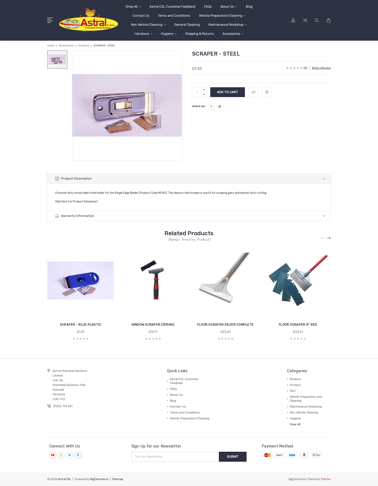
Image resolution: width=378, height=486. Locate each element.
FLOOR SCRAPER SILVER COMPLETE (225, 324)
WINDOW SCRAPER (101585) (153, 324)
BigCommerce (99, 479)
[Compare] (305, 22)
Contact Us (140, 15)
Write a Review (321, 68)
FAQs (208, 6)
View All (295, 424)
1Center (326, 479)
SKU (293, 391)
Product (295, 385)
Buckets (295, 379)
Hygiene (167, 34)
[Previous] (323, 238)
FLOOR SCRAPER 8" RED (298, 324)
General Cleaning (187, 25)
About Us (227, 6)
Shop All (132, 6)
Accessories (231, 34)
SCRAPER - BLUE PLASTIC (80, 324)
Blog (249, 6)
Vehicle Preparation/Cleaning (220, 15)
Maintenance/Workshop (226, 25)
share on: (198, 106)
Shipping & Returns (199, 34)
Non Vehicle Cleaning (146, 25)
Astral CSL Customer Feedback (172, 6)
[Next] (329, 238)
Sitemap (117, 479)
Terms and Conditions (174, 15)
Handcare (142, 34)
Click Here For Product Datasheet (76, 201)
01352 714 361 (62, 406)
